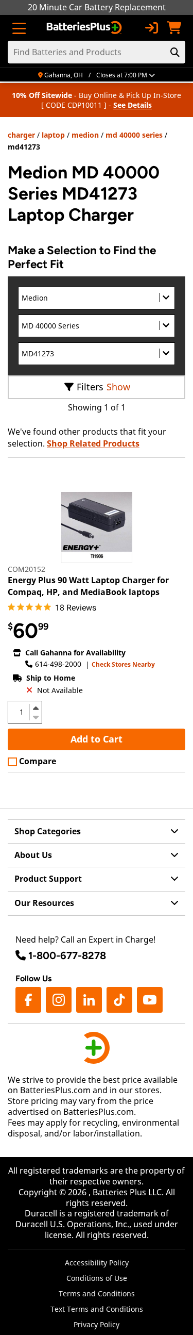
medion (85, 135)
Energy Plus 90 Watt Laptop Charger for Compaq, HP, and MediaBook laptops (88, 585)
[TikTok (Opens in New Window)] (119, 1000)
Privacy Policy (96, 1324)
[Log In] (151, 28)
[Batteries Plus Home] (85, 28)
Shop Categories (47, 831)
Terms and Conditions (97, 1293)
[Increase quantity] (35, 708)
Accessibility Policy (97, 1262)
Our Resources (44, 903)
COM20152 (26, 569)
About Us (33, 855)
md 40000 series (134, 135)
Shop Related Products (93, 443)
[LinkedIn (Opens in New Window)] (89, 1000)
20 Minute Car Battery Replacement (97, 7)
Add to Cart (96, 739)
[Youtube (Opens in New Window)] (150, 1000)
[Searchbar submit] (175, 52)
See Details (132, 105)
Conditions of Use (96, 1278)
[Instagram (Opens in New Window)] (59, 1000)
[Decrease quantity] (35, 716)
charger (21, 135)
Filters (90, 387)
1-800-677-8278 (67, 955)
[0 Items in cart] (174, 28)
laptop (53, 135)
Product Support (48, 878)
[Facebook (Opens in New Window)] (28, 1000)
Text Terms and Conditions (96, 1309)
